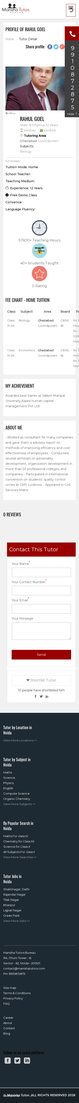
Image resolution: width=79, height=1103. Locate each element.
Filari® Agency (28, 1095)
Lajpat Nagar (12, 910)
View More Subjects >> (19, 804)
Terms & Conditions (17, 993)
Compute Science (16, 793)
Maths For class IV (15, 836)
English (8, 788)
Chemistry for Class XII (18, 841)
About (7, 1023)
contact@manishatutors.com (24, 968)
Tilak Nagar (11, 899)
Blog (6, 1033)
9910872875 (17, 973)
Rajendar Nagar (14, 894)
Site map (9, 987)
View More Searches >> (20, 857)
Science (9, 777)
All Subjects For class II (19, 852)
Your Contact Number (29, 581)
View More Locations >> (20, 740)
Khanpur (9, 905)
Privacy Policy (13, 998)
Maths (7, 772)
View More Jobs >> (16, 921)
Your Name (21, 563)
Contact (9, 1028)
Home (9, 39)
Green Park (11, 915)
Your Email (20, 600)
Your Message (22, 618)
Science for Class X (16, 846)
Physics (8, 783)
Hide (71, 114)
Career (8, 1017)
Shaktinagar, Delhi (16, 889)
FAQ (6, 1003)
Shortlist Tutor (42, 680)
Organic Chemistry (16, 798)
